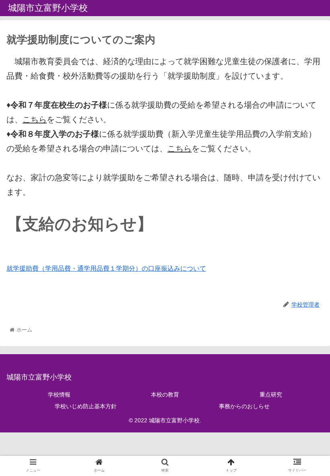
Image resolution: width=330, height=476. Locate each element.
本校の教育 (165, 394)
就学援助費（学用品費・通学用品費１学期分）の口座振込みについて (106, 268)
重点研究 (271, 394)
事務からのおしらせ (244, 406)
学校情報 (59, 394)
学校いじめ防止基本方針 (86, 406)
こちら (35, 119)
